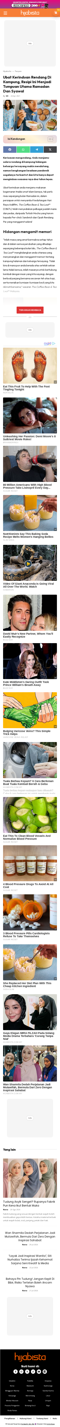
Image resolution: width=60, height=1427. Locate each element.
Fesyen (18, 71)
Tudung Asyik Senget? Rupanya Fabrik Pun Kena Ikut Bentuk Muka (29, 1203)
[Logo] (30, 13)
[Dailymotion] (45, 1371)
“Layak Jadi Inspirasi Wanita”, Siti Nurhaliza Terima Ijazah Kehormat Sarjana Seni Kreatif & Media (30, 1259)
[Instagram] (21, 1371)
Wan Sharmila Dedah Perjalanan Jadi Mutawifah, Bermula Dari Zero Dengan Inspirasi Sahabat (30, 1236)
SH (7, 96)
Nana (5, 1209)
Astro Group (51, 1424)
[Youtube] (39, 1371)
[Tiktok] (33, 1371)
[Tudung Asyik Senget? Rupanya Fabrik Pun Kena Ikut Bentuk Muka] (30, 1178)
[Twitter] (27, 1371)
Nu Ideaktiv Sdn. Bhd (27, 1424)
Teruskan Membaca (30, 310)
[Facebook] (15, 1371)
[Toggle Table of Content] (48, 139)
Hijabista (7, 71)
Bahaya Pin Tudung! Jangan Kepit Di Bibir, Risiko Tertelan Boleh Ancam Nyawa (30, 1282)
